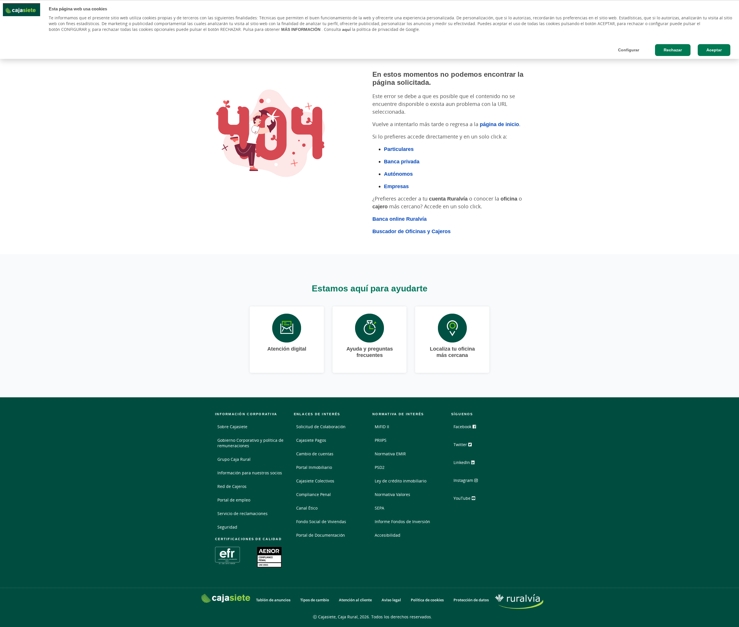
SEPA (379, 508)
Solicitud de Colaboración (321, 426)
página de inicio (499, 124)
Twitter (461, 444)
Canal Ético (307, 508)
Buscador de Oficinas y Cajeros (411, 231)
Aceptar (714, 50)
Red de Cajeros (232, 486)
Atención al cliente (355, 600)
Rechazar (673, 50)
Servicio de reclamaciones (242, 513)
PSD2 (380, 467)
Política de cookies (427, 600)
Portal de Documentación (320, 535)
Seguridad (227, 527)
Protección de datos (471, 600)
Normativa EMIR (390, 453)
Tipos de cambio (314, 600)
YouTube (463, 498)
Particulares (399, 148)
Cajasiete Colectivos (315, 481)
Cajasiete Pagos (311, 440)
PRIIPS (381, 440)
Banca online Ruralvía (399, 218)
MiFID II (382, 426)
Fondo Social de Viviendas (321, 521)
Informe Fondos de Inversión (402, 521)
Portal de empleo (233, 500)
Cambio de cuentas (314, 453)
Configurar (628, 50)
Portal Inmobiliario (314, 467)
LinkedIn (462, 462)
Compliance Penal (313, 494)
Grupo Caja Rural (234, 459)
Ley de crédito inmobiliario (400, 481)
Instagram (464, 480)
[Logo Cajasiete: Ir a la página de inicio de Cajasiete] (225, 598)
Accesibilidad (387, 535)
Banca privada (401, 161)
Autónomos (398, 173)
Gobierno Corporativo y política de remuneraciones (250, 442)
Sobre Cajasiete (232, 426)
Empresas (396, 186)
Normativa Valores (392, 494)
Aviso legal (391, 600)
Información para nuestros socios (249, 473)
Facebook (463, 426)
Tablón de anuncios (273, 600)
